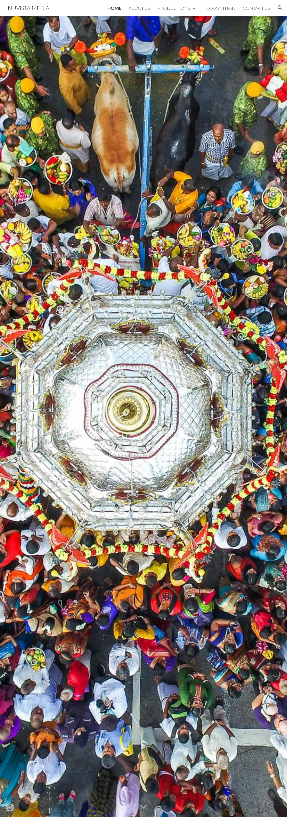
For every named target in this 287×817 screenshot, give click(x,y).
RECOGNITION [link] (219, 8)
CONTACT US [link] (256, 8)
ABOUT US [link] (139, 8)
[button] (280, 8)
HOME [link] (114, 8)
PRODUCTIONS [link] (174, 8)
